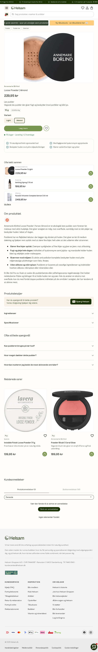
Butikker (31, 609)
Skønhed (26, 28)
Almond (19, 120)
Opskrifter (32, 600)
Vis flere (7, 204)
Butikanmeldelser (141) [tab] (71, 490)
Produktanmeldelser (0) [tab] (26, 490)
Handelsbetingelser (12, 648)
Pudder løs (16, 28)
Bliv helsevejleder (60, 596)
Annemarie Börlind (12, 86)
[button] (91, 8)
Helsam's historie (60, 587)
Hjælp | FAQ (9, 587)
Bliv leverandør (59, 613)
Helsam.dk (14, 642)
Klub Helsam (33, 592)
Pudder (7, 28)
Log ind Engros (59, 618)
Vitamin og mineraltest (37, 613)
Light (8, 120)
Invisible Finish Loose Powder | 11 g (19, 443)
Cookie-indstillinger (71, 648)
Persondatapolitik (42, 648)
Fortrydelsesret (11, 592)
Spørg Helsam (82, 301)
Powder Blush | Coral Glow (63, 443)
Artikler (31, 596)
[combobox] (52, 14)
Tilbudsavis (32, 605)
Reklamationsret (12, 609)
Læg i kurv (23, 128)
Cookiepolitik (56, 648)
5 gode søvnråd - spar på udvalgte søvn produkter (26, 23)
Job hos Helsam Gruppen (63, 592)
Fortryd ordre (10, 605)
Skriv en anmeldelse (49, 509)
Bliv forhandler (59, 609)
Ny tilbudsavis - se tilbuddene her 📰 (72, 23)
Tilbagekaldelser (12, 596)
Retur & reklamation (13, 600)
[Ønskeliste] (83, 8)
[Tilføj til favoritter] (46, 128)
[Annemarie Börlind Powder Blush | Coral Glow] (72, 410)
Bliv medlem (33, 587)
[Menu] (6, 7)
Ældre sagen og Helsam (62, 600)
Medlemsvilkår (27, 648)
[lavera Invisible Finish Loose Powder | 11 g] (25, 410)
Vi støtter (56, 605)
